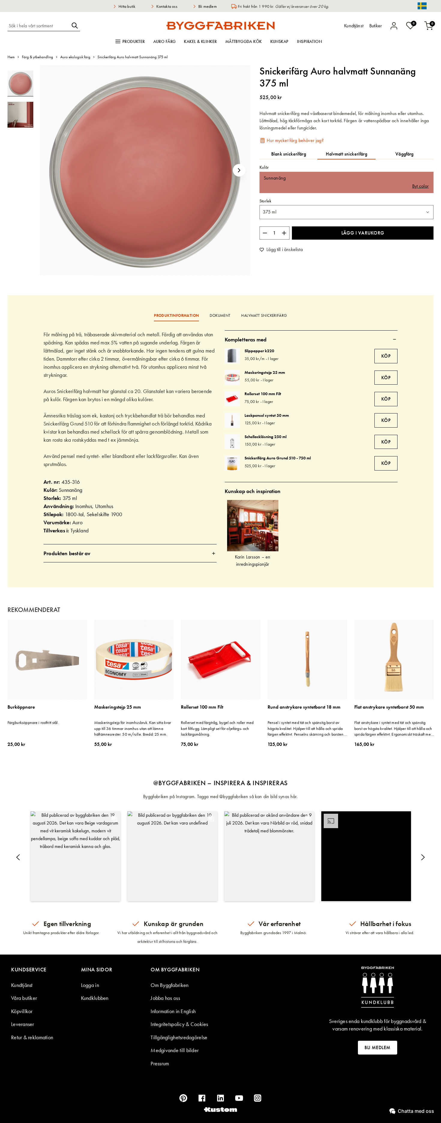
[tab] (130, 553)
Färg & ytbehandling (37, 56)
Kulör (264, 167)
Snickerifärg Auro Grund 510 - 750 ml (277, 458)
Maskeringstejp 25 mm (264, 372)
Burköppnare (21, 707)
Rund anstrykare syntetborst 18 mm (304, 707)
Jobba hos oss (165, 997)
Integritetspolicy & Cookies (179, 1024)
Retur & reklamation (32, 1037)
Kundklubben (95, 997)
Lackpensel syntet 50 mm (266, 415)
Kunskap (279, 41)
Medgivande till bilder (175, 1050)
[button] (239, 170)
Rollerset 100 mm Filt (262, 393)
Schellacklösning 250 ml (265, 436)
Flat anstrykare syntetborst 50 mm (389, 707)
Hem (11, 56)
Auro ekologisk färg (75, 56)
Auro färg (164, 41)
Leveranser (22, 1024)
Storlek (265, 201)
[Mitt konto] (393, 25)
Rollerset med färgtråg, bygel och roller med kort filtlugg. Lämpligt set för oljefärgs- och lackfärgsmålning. (217, 728)
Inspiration (309, 41)
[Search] (74, 25)
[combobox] (38, 25)
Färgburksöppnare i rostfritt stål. (33, 722)
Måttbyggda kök (243, 41)
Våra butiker (24, 997)
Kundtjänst (22, 985)
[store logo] (220, 25)
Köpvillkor (22, 1011)
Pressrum (160, 1063)
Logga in (90, 985)
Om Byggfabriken (169, 985)
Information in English (173, 1011)
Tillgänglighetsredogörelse (179, 1037)
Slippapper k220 (259, 350)
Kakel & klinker (200, 41)
